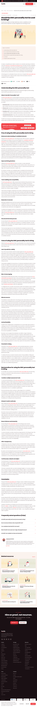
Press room (15, 681)
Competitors (27, 660)
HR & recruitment (10, 10)
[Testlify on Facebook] (8, 639)
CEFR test (14, 654)
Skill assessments (4, 665)
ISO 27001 (2, 686)
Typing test (15, 655)
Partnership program (28, 657)
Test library (3, 645)
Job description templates (29, 667)
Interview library (3, 667)
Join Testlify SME (27, 647)
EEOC (2, 688)
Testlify (6, 506)
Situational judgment (16, 652)
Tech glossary (27, 668)
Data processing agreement (6, 689)
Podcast (26, 654)
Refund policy (3, 676)
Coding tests (15, 657)
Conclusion (6, 56)
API (1, 652)
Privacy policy (3, 673)
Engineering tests (16, 660)
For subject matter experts (17, 676)
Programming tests (16, 647)
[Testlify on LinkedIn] (2, 639)
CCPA (2, 693)
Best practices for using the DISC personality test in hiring (13, 55)
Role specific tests (16, 644)
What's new (3, 657)
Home (2, 10)
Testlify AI (2, 644)
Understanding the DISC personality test (10, 50)
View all (33, 556)
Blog (5, 10)
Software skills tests (16, 649)
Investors (14, 683)
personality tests (26, 451)
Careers (14, 675)
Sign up (14, 507)
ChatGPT (13, 81)
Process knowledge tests (17, 662)
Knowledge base (27, 652)
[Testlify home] (3, 4)
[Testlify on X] (4, 639)
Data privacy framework (5, 691)
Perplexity (4, 83)
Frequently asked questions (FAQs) (9, 58)
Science (2, 649)
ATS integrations (4, 647)
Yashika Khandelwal (10, 538)
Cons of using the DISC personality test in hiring (11, 53)
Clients (14, 678)
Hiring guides (27, 662)
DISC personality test (31, 74)
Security (2, 683)
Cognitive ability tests (16, 650)
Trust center (3, 694)
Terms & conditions (4, 675)
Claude (24, 81)
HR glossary (27, 663)
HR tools (26, 665)
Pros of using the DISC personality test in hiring (11, 51)
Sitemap (26, 650)
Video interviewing (4, 660)
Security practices (4, 681)
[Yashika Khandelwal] (3, 542)
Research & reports (28, 644)
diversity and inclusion (8, 284)
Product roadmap (4, 662)
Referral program (28, 655)
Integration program (28, 649)
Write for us (15, 684)
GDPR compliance (4, 678)
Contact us (15, 686)
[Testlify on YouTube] (11, 639)
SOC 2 (2, 684)
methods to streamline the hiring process (13, 65)
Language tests (15, 645)
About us (14, 673)
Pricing (2, 668)
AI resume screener (4, 663)
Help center (15, 688)
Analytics (2, 650)
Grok (28, 81)
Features (2, 655)
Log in (24, 3)
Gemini (19, 81)
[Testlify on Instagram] (6, 639)
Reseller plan (3, 654)
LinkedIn (8, 545)
